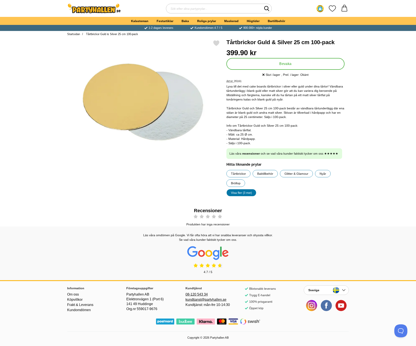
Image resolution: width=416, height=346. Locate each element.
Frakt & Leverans (80, 305)
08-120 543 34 (196, 294)
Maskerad (231, 21)
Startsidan (73, 34)
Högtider (253, 21)
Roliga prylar (206, 21)
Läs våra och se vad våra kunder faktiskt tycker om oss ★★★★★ (283, 153)
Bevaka (285, 64)
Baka (185, 21)
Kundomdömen (79, 310)
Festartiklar (165, 21)
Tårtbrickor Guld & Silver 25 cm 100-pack (111, 34)
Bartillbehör (276, 21)
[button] (320, 8)
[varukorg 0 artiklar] (344, 8)
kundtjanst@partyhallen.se (205, 299)
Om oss (73, 294)
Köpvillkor (75, 299)
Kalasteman (139, 21)
